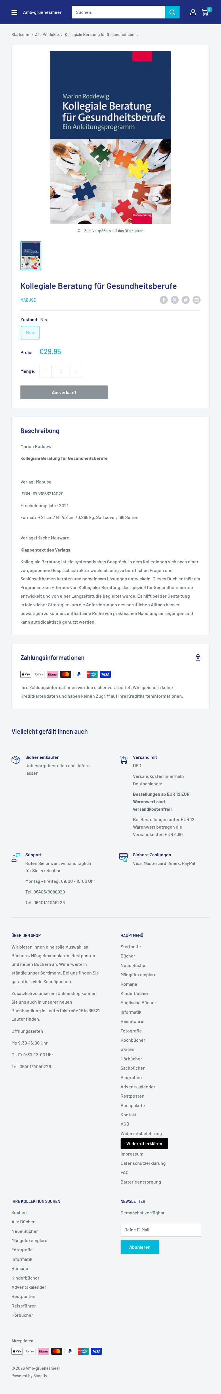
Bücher (128, 955)
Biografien (131, 1077)
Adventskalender (138, 1086)
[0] (204, 12)
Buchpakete (133, 1105)
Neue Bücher (134, 965)
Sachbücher (133, 1068)
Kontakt (129, 1114)
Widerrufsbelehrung (141, 1133)
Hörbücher (131, 1058)
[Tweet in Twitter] (186, 299)
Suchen (19, 1212)
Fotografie (131, 1030)
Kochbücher (133, 1040)
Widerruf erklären (144, 1143)
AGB (125, 1123)
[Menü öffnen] (14, 12)
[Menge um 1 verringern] (45, 371)
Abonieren (139, 1247)
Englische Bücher (138, 1002)
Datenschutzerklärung (143, 1163)
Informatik (131, 1012)
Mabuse (28, 300)
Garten (127, 1049)
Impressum (132, 1153)
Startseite (20, 34)
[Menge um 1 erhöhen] (76, 371)
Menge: (28, 371)
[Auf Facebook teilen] (164, 299)
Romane (129, 984)
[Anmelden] (172, 12)
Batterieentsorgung (141, 1181)
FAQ (124, 1172)
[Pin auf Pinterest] (175, 299)
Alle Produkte (47, 34)
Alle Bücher (23, 1221)
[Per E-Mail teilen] (197, 299)
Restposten (132, 1095)
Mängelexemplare (139, 974)
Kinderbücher (134, 993)
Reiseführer (133, 1021)
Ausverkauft (64, 392)
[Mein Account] (193, 12)
